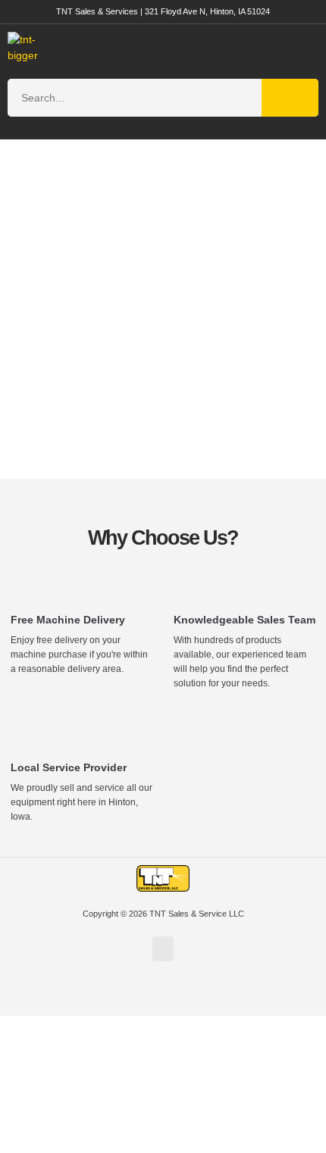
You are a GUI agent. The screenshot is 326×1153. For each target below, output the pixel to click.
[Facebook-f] (163, 996)
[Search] (290, 98)
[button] (293, 48)
